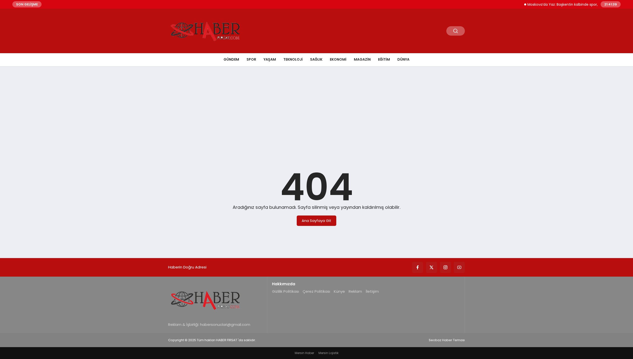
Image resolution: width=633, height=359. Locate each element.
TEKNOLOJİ (293, 59)
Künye (339, 291)
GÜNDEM (231, 59)
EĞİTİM (384, 59)
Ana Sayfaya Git (316, 220)
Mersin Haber (304, 353)
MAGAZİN (362, 59)
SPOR (251, 59)
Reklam (355, 291)
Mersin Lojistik (328, 353)
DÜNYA (403, 59)
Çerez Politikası (316, 291)
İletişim (372, 291)
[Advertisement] (316, 108)
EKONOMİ (338, 59)
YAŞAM (270, 59)
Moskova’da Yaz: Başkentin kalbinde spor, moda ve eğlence (573, 4)
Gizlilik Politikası (285, 291)
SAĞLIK (316, 59)
